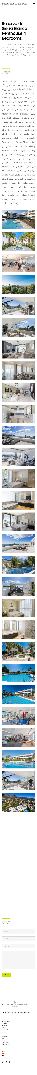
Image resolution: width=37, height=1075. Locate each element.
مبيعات (3, 1040)
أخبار (3, 1027)
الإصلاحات (4, 1023)
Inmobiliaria (5, 1025)
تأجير (3, 1038)
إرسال (6, 974)
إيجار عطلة (4, 1036)
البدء (3, 1019)
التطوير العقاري (6, 1021)
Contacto (5, 1029)
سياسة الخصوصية (6, 1044)
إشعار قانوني (5, 1042)
